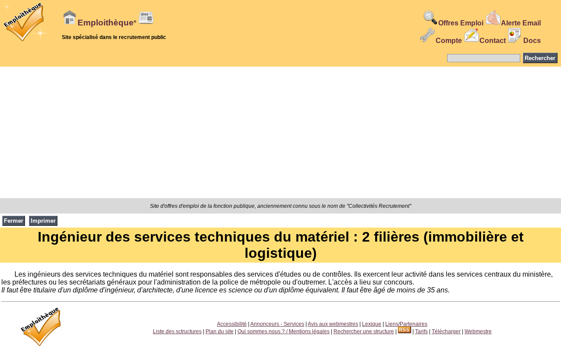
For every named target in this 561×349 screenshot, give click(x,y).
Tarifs (421, 331)
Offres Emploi (460, 23)
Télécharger (446, 331)
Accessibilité (232, 324)
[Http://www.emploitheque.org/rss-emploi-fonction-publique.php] (404, 331)
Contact (492, 40)
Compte (449, 40)
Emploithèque (106, 22)
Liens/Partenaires (406, 324)
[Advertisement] (280, 132)
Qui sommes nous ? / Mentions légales (284, 331)
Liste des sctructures (177, 331)
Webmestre (478, 331)
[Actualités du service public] (146, 23)
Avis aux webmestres (333, 324)
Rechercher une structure (364, 331)
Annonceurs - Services (277, 324)
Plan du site (220, 331)
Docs (532, 40)
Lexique (371, 324)
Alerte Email (521, 23)
